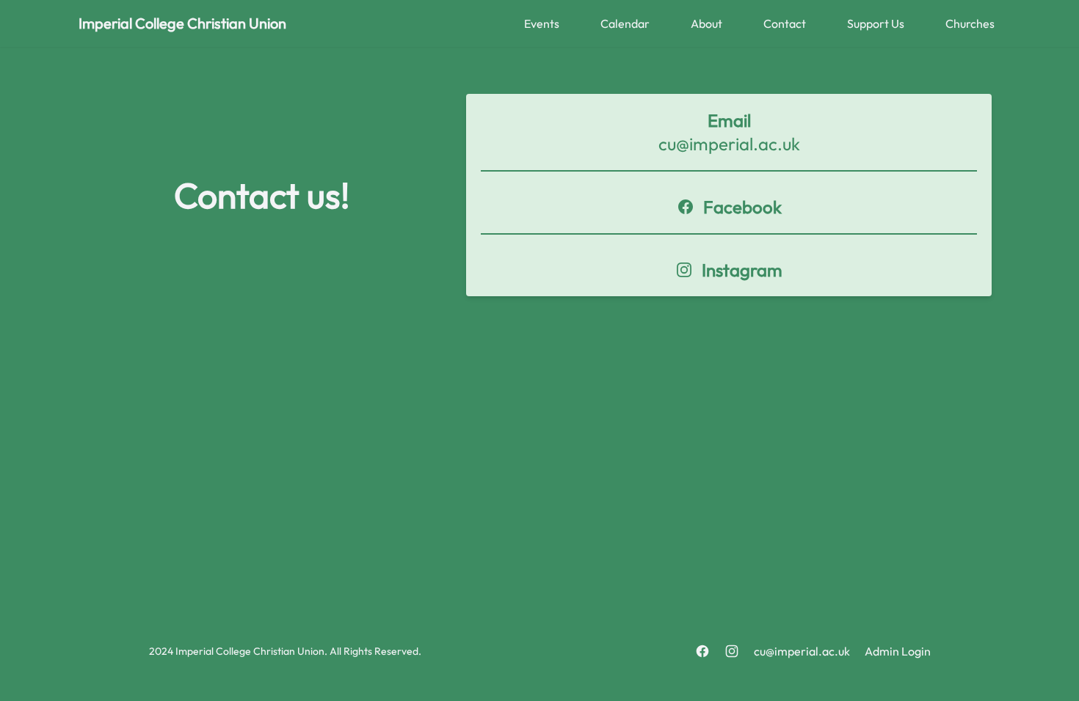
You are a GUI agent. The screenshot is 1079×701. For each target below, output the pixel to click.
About (706, 23)
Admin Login (898, 651)
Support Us (875, 23)
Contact (784, 23)
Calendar (625, 23)
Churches (970, 23)
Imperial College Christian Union (182, 23)
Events (541, 23)
